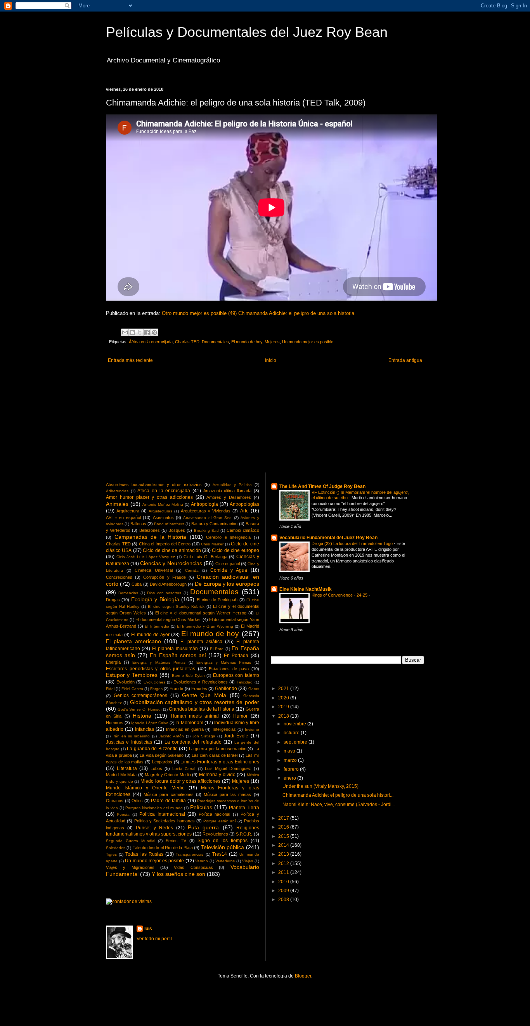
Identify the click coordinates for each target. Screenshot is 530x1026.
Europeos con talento (236, 675)
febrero (292, 769)
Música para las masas (227, 794)
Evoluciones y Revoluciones (200, 682)
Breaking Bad (206, 530)
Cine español (227, 563)
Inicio (270, 360)
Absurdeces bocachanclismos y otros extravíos (154, 484)
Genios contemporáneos (141, 695)
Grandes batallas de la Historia (201, 709)
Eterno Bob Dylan (188, 675)
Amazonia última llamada (227, 490)
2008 (284, 899)
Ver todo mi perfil (154, 938)
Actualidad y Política (232, 485)
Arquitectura (127, 511)
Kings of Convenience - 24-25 (340, 595)
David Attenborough (168, 584)
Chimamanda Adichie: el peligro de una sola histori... (337, 795)
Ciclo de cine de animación (172, 550)
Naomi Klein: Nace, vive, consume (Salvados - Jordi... (338, 804)
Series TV (176, 840)
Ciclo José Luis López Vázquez (145, 557)
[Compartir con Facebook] (147, 332)
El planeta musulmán (175, 648)
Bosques (176, 530)
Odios (137, 800)
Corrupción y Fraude (164, 577)
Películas (201, 807)
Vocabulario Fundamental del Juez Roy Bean (328, 537)
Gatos (253, 689)
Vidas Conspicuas (193, 867)
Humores (114, 722)
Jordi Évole (236, 736)
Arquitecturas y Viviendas (205, 511)
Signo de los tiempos (222, 840)
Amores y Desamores (228, 497)
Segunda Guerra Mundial (130, 841)
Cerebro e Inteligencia (228, 537)
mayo (290, 751)
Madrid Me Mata (121, 774)
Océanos (114, 800)
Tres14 (219, 854)
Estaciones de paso (229, 668)
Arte (244, 511)
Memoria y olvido (217, 774)
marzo (291, 760)
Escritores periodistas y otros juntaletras (150, 668)
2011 (284, 872)
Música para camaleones (168, 794)
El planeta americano (133, 641)
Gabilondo (226, 688)
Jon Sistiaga (203, 736)
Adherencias (117, 491)
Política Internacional (162, 814)
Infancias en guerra (185, 729)
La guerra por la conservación (217, 748)
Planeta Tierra (244, 807)
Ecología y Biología (155, 599)
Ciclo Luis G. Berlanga (205, 556)
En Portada (236, 655)
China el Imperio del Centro (165, 544)
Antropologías (244, 504)
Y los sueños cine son (178, 874)
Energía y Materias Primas (158, 662)
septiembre (296, 742)
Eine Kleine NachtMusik (305, 589)
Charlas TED (187, 341)
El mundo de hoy (246, 341)
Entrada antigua (405, 360)
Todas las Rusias (144, 854)
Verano (201, 861)
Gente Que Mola (204, 695)
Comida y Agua (228, 570)
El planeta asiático (201, 641)
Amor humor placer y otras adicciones (149, 497)
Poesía (123, 814)
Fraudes (199, 688)
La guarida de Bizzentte (152, 748)
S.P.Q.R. (244, 834)
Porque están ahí (219, 821)
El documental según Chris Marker (168, 619)
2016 (284, 827)
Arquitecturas (160, 511)
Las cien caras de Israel (214, 755)
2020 (284, 698)
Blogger (303, 976)
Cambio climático (243, 530)
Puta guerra (203, 827)
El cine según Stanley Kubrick (176, 606)
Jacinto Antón (171, 736)
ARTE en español (123, 517)
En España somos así (178, 655)
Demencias (128, 593)
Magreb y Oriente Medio (168, 774)
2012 (284, 863)
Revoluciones (215, 834)
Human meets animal (195, 716)
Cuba (137, 584)
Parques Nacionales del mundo (153, 808)
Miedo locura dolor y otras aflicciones (180, 781)
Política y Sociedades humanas (164, 820)
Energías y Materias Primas (223, 662)
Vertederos (225, 861)
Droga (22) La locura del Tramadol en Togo (353, 543)
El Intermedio (157, 626)
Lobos (156, 768)
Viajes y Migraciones (130, 867)
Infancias (144, 729)
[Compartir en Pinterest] (154, 332)
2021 (284, 688)
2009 (284, 890)
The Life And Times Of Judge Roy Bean (322, 486)
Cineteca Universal (154, 570)
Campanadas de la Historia (150, 537)
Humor (240, 716)
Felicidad (245, 682)
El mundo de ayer (150, 634)
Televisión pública (222, 847)
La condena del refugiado (193, 742)
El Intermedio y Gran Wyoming (205, 626)
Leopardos (162, 762)
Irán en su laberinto (131, 736)
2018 (284, 716)
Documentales (215, 341)
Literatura (127, 768)
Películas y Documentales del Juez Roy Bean (247, 32)
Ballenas (138, 523)
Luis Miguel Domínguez (228, 768)
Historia (142, 716)
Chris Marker (212, 544)
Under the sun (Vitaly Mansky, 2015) (320, 786)
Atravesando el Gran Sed (207, 518)
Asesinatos (163, 517)
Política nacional (214, 814)
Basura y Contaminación (214, 523)
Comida (192, 570)
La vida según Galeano (162, 755)
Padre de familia (168, 800)
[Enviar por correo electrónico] (125, 332)
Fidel (110, 689)
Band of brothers (169, 524)
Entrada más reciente (130, 360)
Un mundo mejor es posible (307, 341)
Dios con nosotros (164, 593)
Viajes (247, 861)
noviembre (295, 724)
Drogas (113, 599)
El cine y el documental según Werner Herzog (200, 613)
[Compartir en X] (140, 332)
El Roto (216, 649)
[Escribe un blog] (132, 332)
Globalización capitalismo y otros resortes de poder (194, 702)
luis (148, 928)
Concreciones (119, 577)
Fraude (176, 688)
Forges (156, 689)
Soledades (115, 848)
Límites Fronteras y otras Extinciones (219, 762)
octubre (292, 732)
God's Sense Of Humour (140, 709)
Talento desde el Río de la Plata (163, 847)
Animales (117, 504)
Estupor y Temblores (132, 675)
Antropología (204, 504)
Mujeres (272, 341)
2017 (284, 818)
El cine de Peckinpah (217, 599)
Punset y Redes (154, 827)
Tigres (111, 854)
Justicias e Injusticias (129, 742)
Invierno (252, 729)
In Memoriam (189, 722)
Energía (113, 662)
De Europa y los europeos (227, 584)
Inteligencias (224, 729)
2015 (284, 836)
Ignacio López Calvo (149, 723)
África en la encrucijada (151, 341)
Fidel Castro (132, 689)
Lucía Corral (183, 768)
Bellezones (149, 530)
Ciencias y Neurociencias (171, 563)
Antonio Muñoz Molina (162, 504)
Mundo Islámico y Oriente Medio (145, 788)
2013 (284, 854)
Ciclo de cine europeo (235, 550)
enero (290, 778)
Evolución (125, 682)
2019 (284, 706)
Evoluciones (154, 682)
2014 (284, 845)
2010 (284, 881)
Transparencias (189, 854)
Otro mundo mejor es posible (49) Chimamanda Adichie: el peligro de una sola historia (258, 313)
